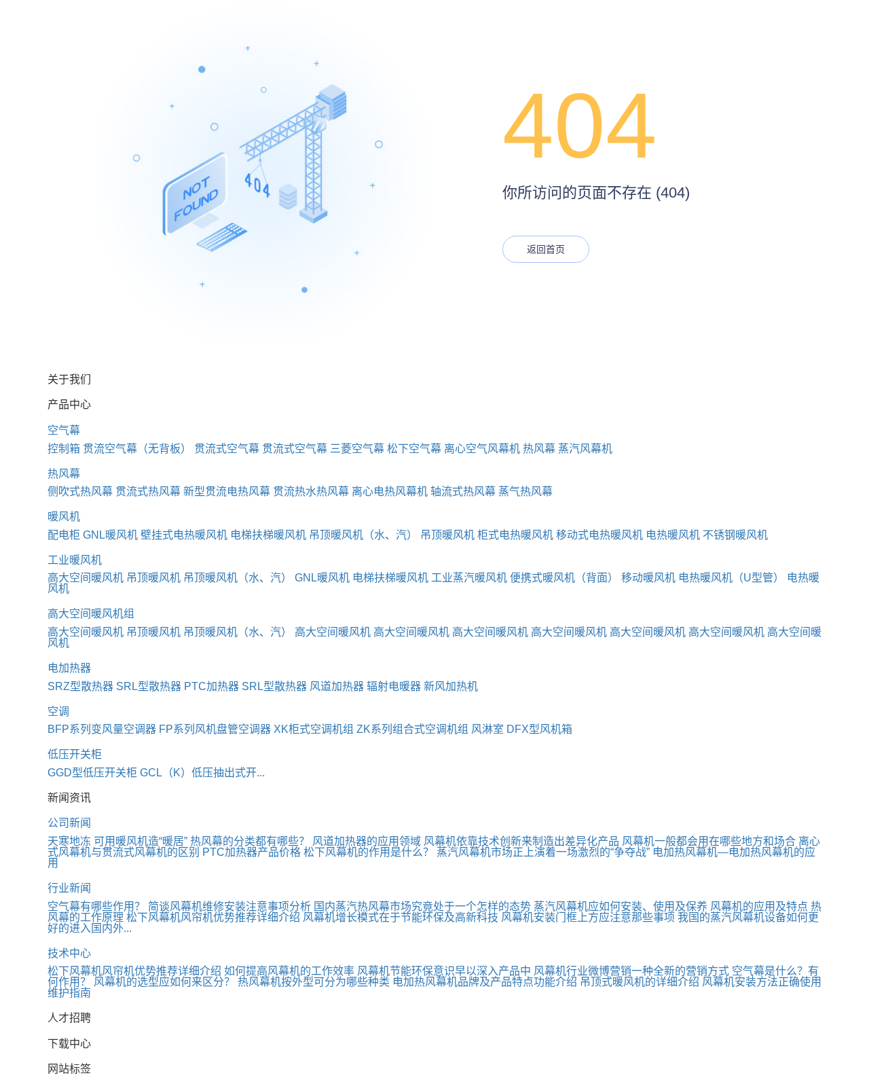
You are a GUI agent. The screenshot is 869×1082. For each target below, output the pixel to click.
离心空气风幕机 (482, 448)
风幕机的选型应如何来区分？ (164, 982)
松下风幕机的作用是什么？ (368, 852)
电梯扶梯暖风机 (268, 535)
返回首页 (546, 249)
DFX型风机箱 (539, 729)
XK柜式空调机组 (314, 729)
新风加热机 (451, 686)
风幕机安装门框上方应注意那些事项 (588, 917)
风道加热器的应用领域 (366, 841)
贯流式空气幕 (226, 448)
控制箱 (64, 448)
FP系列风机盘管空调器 (215, 729)
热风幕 (539, 448)
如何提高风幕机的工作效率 (289, 971)
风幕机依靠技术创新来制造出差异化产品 (521, 841)
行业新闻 (69, 888)
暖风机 (64, 516)
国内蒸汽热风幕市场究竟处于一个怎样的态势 (422, 906)
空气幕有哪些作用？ (96, 906)
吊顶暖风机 (447, 535)
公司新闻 (69, 823)
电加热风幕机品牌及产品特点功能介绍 (484, 982)
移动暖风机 (648, 577)
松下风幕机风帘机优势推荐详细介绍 (213, 917)
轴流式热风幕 (463, 491)
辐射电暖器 (394, 686)
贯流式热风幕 (148, 491)
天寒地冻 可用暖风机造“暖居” (117, 841)
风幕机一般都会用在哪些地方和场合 (709, 841)
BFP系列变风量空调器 (102, 729)
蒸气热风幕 (525, 491)
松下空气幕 (414, 448)
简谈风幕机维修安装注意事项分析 (229, 906)
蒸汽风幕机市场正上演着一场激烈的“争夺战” (543, 852)
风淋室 (487, 729)
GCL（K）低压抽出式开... (202, 772)
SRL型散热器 (148, 686)
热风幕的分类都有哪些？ (250, 841)
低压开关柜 (75, 754)
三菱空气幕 (357, 448)
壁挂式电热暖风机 (184, 535)
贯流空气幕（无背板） (137, 448)
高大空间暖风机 (86, 577)
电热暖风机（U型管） (731, 577)
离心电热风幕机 (390, 491)
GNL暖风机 (110, 535)
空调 (58, 711)
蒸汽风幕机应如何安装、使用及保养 (620, 906)
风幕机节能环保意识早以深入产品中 (444, 971)
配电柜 (64, 535)
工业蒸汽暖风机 (469, 577)
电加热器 (69, 668)
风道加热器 (337, 686)
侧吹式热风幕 (80, 491)
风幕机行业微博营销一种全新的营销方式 (631, 971)
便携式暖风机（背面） (564, 577)
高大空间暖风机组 (91, 613)
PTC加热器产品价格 (251, 852)
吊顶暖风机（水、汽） (363, 535)
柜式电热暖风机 (515, 535)
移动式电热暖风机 (599, 535)
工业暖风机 (75, 560)
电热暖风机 (673, 535)
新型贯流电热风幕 (226, 491)
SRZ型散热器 (80, 686)
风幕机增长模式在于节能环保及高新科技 (400, 917)
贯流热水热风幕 (311, 491)
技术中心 (69, 953)
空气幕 (64, 430)
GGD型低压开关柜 (92, 772)
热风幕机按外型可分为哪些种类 (314, 982)
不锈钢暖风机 (735, 535)
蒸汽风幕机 (585, 448)
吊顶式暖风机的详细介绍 (639, 982)
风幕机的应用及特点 (759, 906)
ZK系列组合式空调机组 (412, 729)
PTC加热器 (211, 686)
